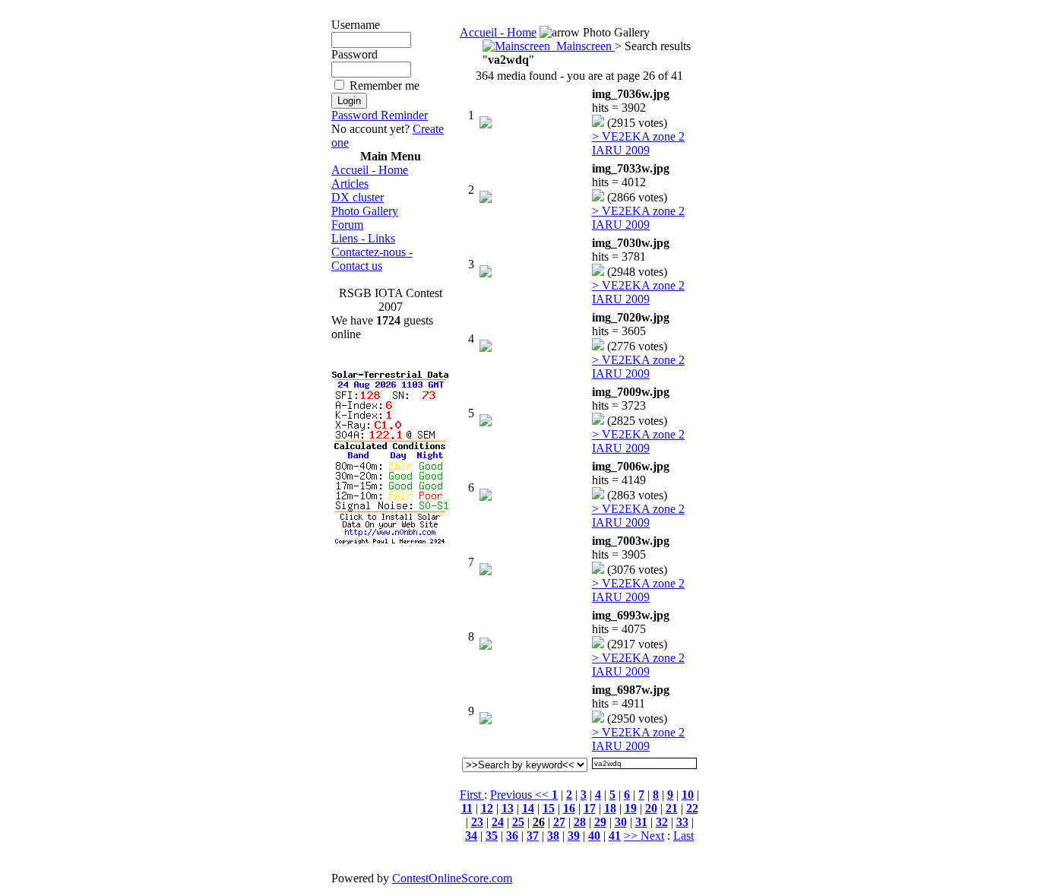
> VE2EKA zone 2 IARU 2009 (638, 143)
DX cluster (357, 197)
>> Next (644, 835)
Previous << (521, 794)
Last (683, 835)
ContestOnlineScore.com (452, 878)
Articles (350, 183)
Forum (347, 224)
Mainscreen (582, 46)
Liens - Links (363, 238)
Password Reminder (379, 115)
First (472, 794)
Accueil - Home (369, 169)
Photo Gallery (364, 210)
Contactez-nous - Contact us (372, 258)
